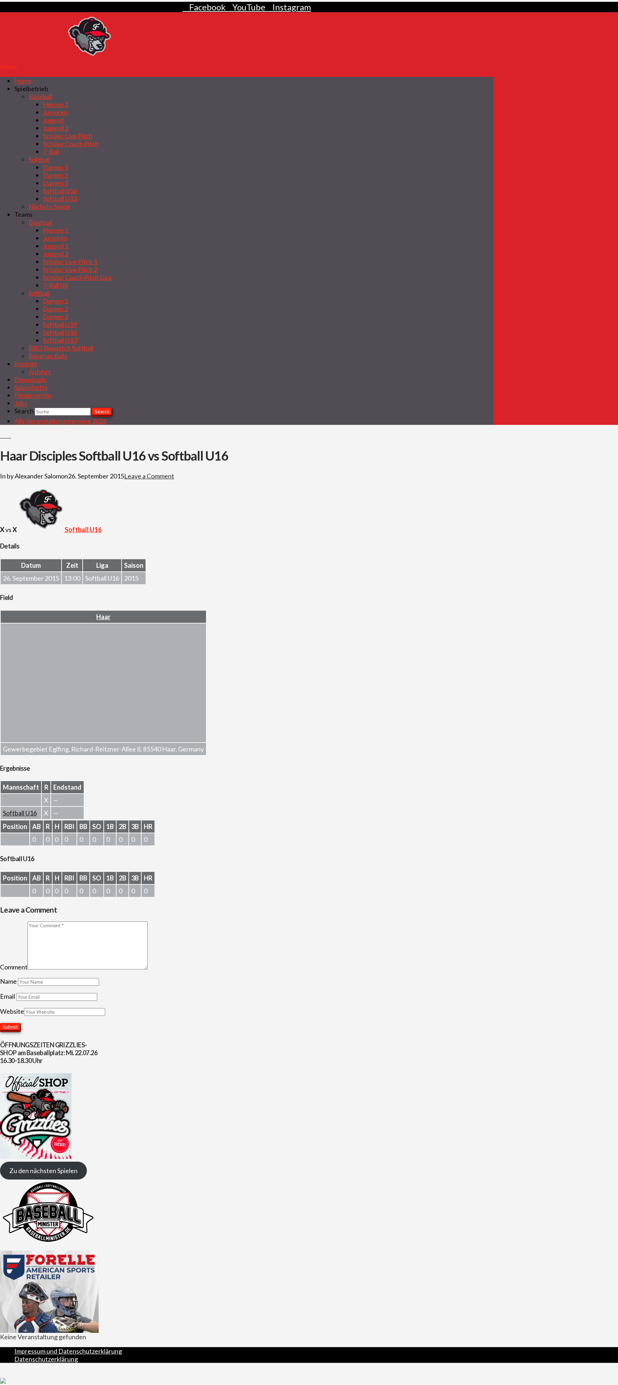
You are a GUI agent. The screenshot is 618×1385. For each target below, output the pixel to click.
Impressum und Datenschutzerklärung (68, 1351)
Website (12, 1011)
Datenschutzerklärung (46, 1359)
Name (9, 981)
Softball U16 (20, 813)
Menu (8, 66)
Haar (103, 617)
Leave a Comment (149, 476)
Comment (14, 967)
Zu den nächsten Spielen (43, 1171)
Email (8, 996)
